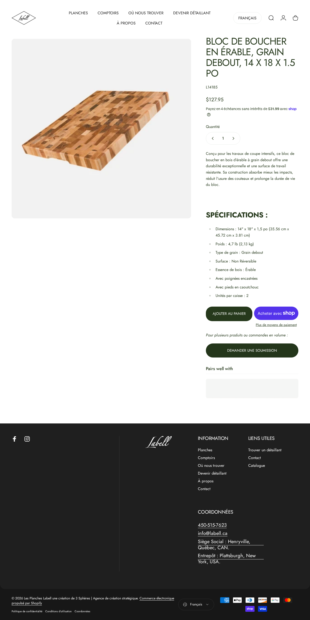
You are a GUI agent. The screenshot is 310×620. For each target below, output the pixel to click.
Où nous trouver (211, 465)
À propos (205, 481)
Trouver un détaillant (264, 450)
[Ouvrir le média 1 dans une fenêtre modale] (101, 128)
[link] (231, 545)
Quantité (213, 126)
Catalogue (256, 465)
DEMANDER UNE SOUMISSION (252, 350)
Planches (205, 450)
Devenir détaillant (212, 473)
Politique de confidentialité (27, 611)
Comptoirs (206, 457)
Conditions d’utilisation (58, 611)
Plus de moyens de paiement (276, 325)
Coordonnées (82, 611)
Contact (204, 488)
